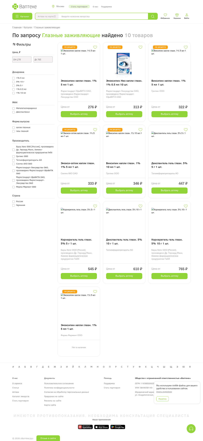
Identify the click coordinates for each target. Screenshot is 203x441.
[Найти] (153, 16)
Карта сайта (50, 404)
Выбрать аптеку (79, 114)
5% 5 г (19, 85)
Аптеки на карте (45, 16)
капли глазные (23, 127)
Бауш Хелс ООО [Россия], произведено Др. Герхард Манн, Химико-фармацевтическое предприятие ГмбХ (35, 149)
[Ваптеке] (24, 6)
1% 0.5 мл (21, 89)
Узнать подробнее (164, 392)
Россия (19, 201)
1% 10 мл (21, 92)
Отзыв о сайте (48, 438)
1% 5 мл (20, 77)
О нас (95, 6)
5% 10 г (20, 81)
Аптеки (15, 392)
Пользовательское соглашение (59, 383)
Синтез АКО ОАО (24, 163)
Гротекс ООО (22, 156)
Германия (20, 205)
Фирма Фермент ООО (26, 186)
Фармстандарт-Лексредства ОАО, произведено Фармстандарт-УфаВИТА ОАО (34, 170)
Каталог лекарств (20, 396)
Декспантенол (23, 111)
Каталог (24, 16)
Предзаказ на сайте (53, 396)
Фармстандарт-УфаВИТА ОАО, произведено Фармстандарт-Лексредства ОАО (30, 180)
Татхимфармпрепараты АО (29, 159)
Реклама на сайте (52, 400)
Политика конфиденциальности (59, 387)
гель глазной (22, 131)
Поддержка (106, 6)
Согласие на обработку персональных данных (66, 392)
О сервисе (17, 383)
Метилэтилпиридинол (26, 108)
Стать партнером (79, 6)
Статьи (15, 387)
